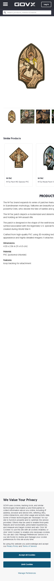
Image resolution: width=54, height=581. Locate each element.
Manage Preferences (27, 573)
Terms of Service (30, 546)
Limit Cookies (27, 564)
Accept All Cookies (27, 555)
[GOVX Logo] (25, 4)
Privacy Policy (12, 546)
